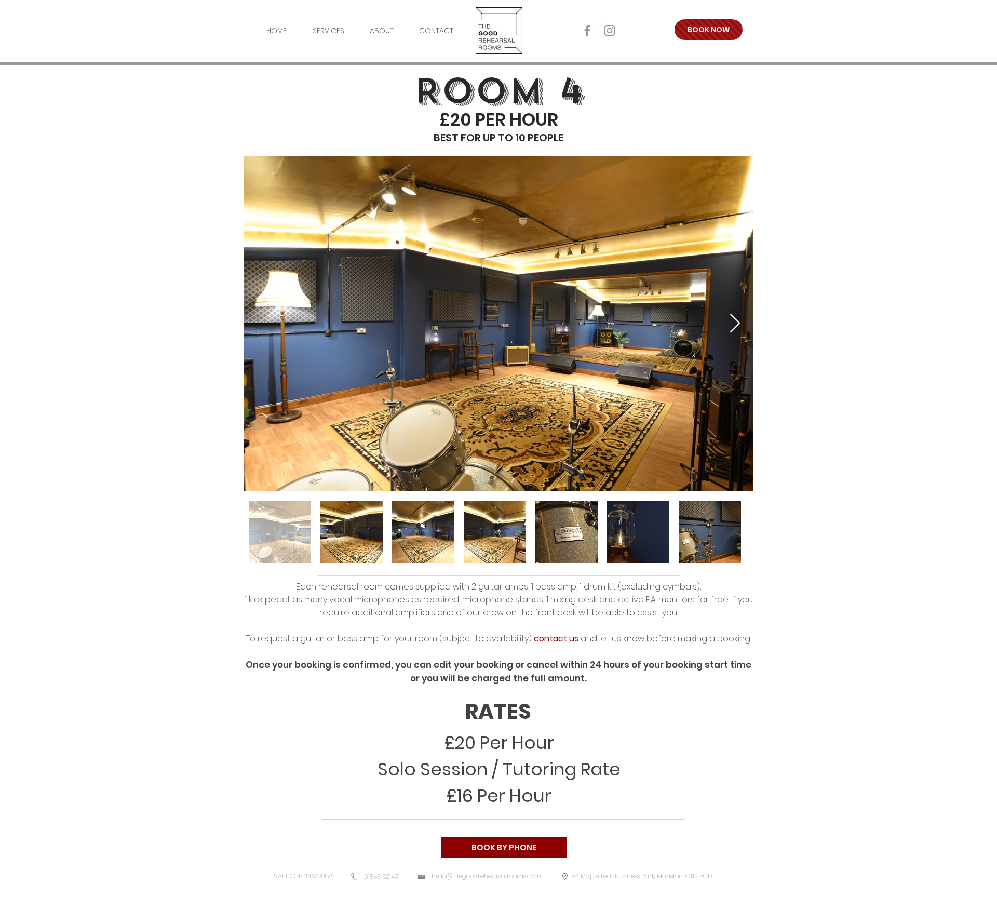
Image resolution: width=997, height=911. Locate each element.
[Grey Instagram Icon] (609, 30)
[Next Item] (735, 324)
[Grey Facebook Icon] (587, 30)
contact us (556, 639)
